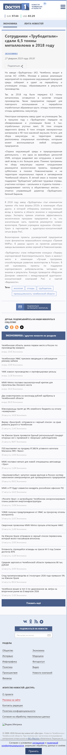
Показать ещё (33, 603)
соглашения (38, 742)
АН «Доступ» (34, 738)
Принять (34, 751)
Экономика (11, 53)
